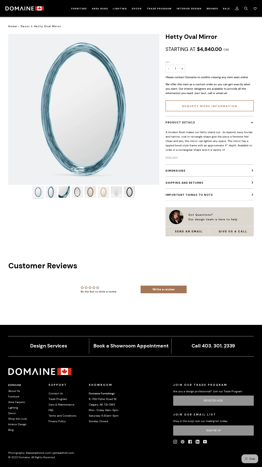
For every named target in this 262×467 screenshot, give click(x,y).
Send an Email (189, 231)
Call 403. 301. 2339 (213, 346)
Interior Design (17, 424)
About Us (14, 391)
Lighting (13, 407)
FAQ (51, 410)
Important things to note (189, 195)
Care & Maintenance (61, 404)
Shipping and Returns (184, 182)
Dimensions (175, 170)
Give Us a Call (233, 231)
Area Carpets (16, 402)
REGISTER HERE (213, 400)
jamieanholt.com (63, 453)
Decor (25, 26)
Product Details (180, 122)
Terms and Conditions (62, 415)
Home (12, 26)
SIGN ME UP (213, 430)
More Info (172, 157)
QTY (168, 62)
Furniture (13, 396)
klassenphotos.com (38, 453)
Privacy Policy (57, 421)
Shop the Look (17, 418)
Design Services (48, 346)
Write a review (163, 289)
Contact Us (56, 393)
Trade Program (58, 399)
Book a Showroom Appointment (131, 346)
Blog (11, 430)
